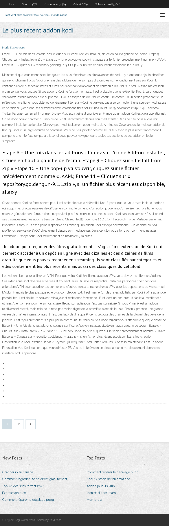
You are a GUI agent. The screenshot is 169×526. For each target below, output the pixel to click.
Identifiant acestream (101, 493)
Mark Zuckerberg (13, 47)
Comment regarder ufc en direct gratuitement (34, 479)
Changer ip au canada (17, 472)
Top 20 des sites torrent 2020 (23, 486)
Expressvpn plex (14, 493)
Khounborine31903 (55, 4)
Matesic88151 (81, 4)
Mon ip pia (94, 499)
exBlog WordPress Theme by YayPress (36, 520)
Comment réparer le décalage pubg (28, 499)
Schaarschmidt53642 (107, 4)
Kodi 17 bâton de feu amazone (108, 479)
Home (11, 4)
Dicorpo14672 (29, 4)
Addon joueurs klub (101, 486)
